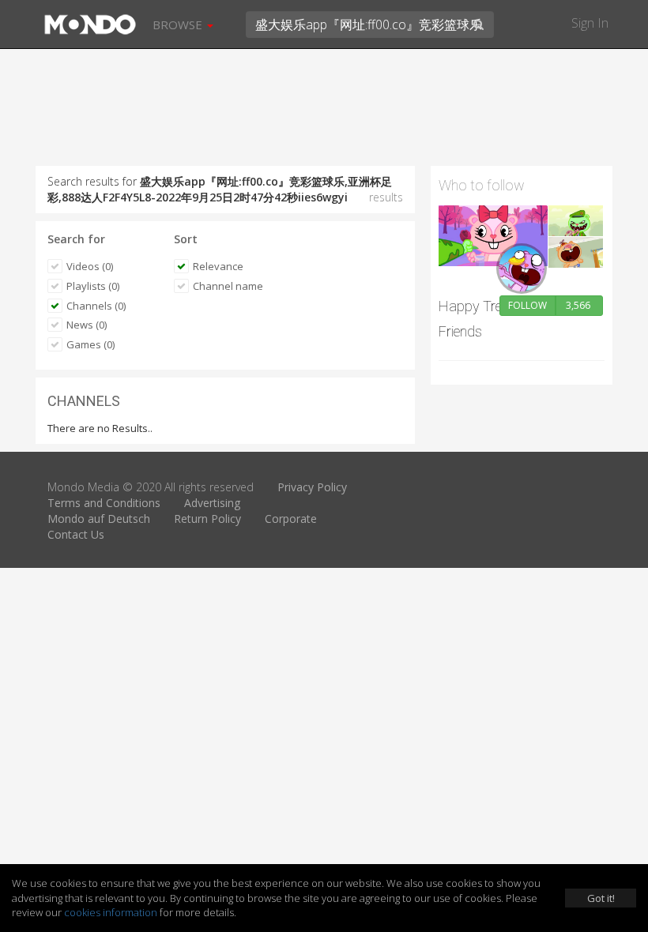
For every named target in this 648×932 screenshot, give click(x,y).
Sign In (589, 23)
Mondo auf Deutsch (98, 518)
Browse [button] (179, 24)
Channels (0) (96, 306)
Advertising (212, 502)
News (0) (86, 325)
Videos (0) (89, 266)
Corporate (291, 518)
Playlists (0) (92, 286)
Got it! (601, 898)
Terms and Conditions (103, 502)
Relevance (218, 266)
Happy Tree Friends (473, 319)
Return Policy (207, 518)
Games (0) (90, 344)
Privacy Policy (312, 486)
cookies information (110, 912)
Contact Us (75, 534)
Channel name (228, 286)
